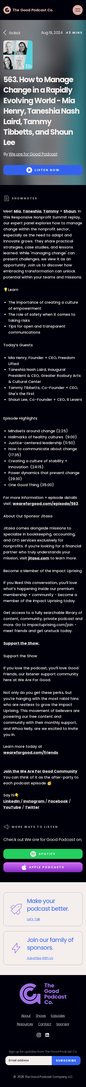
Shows (41, 1015)
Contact (44, 1024)
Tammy (51, 211)
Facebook (58, 801)
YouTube (12, 807)
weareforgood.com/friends (30, 752)
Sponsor (62, 1024)
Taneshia (32, 211)
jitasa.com (38, 558)
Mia (17, 211)
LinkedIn (12, 801)
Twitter (32, 807)
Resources (25, 1024)
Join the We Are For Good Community (40, 771)
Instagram (34, 801)
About (26, 1015)
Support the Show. (21, 643)
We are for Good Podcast (33, 154)
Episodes (58, 1015)
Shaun (69, 211)
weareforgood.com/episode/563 (45, 503)
